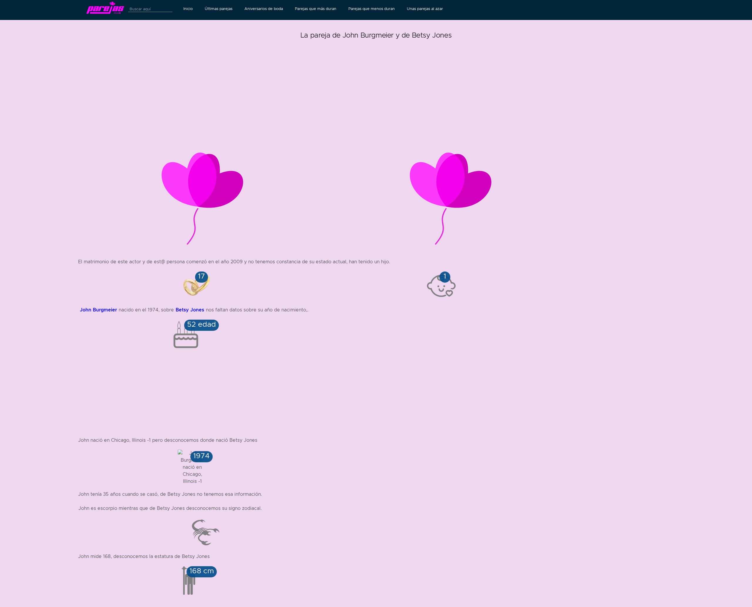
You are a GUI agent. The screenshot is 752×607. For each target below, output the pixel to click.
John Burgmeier (98, 310)
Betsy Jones (190, 310)
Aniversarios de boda (263, 8)
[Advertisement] (376, 82)
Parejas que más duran (315, 8)
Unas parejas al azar (425, 8)
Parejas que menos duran (371, 8)
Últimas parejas (218, 8)
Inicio (188, 8)
